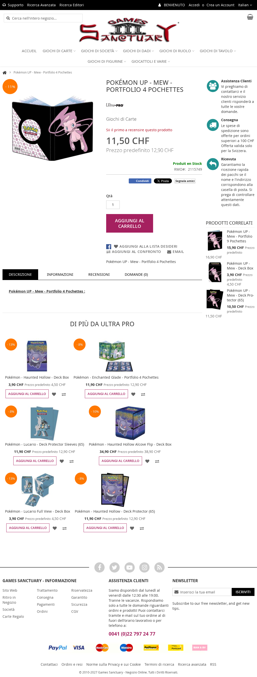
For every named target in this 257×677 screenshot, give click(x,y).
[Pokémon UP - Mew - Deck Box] (215, 272)
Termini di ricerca (159, 664)
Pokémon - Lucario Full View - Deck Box (37, 511)
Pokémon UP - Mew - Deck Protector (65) (240, 295)
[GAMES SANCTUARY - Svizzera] (128, 30)
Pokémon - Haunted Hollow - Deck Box (37, 377)
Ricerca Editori (71, 5)
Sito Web (10, 590)
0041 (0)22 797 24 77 (132, 634)
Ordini (42, 611)
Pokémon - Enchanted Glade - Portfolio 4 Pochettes (116, 377)
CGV (74, 611)
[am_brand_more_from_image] (37, 356)
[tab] (20, 274)
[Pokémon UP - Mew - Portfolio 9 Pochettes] (215, 240)
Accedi (194, 5)
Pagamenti (46, 604)
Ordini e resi (72, 664)
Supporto (15, 5)
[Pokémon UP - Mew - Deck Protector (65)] (215, 299)
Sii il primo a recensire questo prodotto (139, 129)
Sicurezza (79, 604)
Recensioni (99, 274)
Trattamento (47, 590)
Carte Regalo (13, 616)
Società (9, 609)
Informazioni (60, 274)
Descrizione (20, 274)
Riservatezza (81, 590)
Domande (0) (136, 274)
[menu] (128, 55)
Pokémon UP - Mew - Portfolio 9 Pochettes (239, 236)
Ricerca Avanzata (41, 5)
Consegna (45, 597)
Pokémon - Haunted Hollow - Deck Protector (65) (115, 511)
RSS (213, 664)
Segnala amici (185, 181)
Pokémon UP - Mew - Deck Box (240, 265)
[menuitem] (29, 50)
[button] (245, 5)
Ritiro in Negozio (9, 600)
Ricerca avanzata (192, 664)
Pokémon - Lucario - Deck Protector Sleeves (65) (44, 444)
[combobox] (46, 18)
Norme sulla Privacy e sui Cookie (113, 664)
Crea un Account (220, 5)
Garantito (79, 597)
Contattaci (49, 664)
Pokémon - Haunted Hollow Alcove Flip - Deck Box (130, 444)
